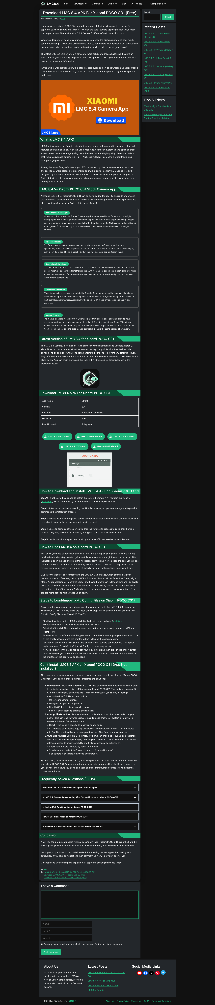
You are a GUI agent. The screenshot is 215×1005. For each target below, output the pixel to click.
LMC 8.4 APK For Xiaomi (54, 872)
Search (147, 12)
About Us (110, 1001)
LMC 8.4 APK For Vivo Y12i (101, 981)
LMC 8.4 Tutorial (96, 990)
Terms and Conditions (161, 1001)
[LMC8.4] (43, 3)
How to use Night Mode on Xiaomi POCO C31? (65, 816)
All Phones (137, 3)
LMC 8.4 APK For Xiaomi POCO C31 (80, 872)
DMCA (146, 1001)
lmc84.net (47, 501)
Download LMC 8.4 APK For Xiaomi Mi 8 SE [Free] (64, 875)
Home (66, 3)
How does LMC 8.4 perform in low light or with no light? (70, 787)
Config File (97, 3)
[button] (172, 3)
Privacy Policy (122, 1001)
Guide (111, 3)
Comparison (156, 3)
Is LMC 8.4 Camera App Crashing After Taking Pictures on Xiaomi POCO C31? (80, 797)
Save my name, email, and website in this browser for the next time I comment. (83, 944)
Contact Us (136, 1001)
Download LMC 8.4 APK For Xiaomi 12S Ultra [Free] (65, 878)
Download (79, 3)
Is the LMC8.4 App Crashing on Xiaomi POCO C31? (67, 807)
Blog (124, 3)
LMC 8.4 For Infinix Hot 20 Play (103, 985)
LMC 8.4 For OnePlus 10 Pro (158, 83)
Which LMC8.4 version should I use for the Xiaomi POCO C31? (73, 826)
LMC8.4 (53, 4)
